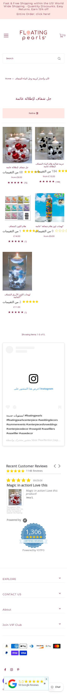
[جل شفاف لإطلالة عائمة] (17, 145)
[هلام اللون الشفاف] (17, 207)
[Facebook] (5, 670)
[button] (55, 466)
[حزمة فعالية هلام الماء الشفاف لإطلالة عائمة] (49, 143)
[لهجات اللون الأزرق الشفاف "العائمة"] (17, 271)
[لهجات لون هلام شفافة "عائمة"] (49, 207)
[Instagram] (11, 670)
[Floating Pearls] (12, 688)
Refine (32, 113)
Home (8, 79)
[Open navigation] (6, 35)
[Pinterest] (18, 670)
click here (43, 14)
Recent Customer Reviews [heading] (26, 466)
